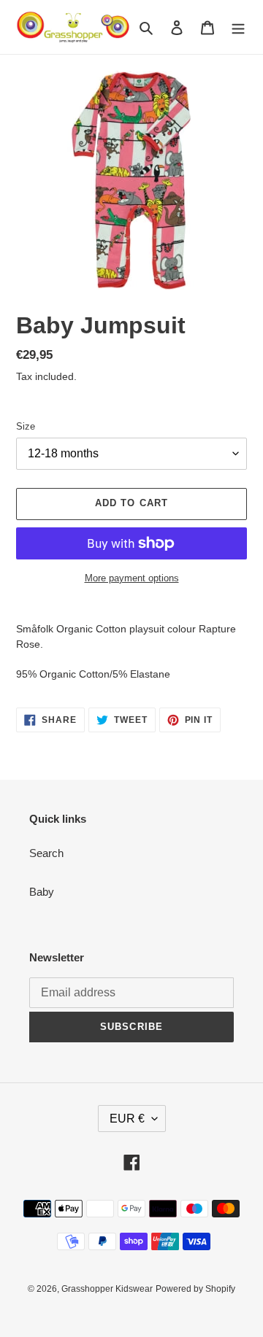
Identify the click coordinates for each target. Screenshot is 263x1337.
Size (25, 426)
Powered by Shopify (195, 1289)
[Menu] (238, 27)
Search (46, 853)
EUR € (127, 1118)
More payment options (132, 578)
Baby (41, 891)
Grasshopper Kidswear (107, 1289)
